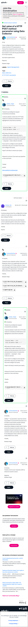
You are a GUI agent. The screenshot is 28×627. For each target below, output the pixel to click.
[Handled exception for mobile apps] (26, 198)
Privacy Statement (13, 620)
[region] (14, 619)
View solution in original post (10, 170)
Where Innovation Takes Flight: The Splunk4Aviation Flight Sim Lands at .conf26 (12, 584)
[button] (25, 23)
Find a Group (14, 545)
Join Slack (14, 526)
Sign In (20, 2)
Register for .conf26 (14, 506)
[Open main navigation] (26, 2)
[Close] (26, 613)
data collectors (6, 73)
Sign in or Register (18, 14)
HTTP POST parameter (9, 75)
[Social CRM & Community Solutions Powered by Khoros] (22, 602)
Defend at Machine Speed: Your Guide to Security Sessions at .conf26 (13, 571)
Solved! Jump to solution (10, 22)
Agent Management (13, 67)
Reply (6, 85)
